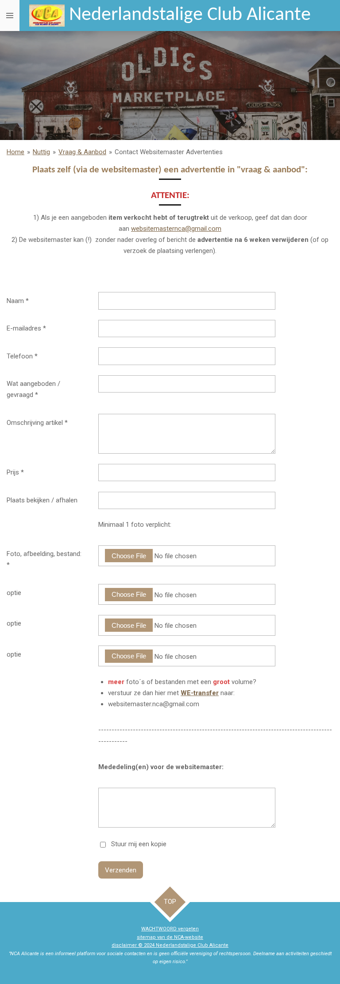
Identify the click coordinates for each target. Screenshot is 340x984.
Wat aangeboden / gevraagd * (33, 389)
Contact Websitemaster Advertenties (169, 152)
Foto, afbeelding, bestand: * (44, 559)
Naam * (18, 301)
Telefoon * (22, 356)
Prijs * (15, 472)
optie (14, 593)
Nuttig (41, 152)
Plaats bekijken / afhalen (42, 500)
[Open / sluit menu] (9, 15)
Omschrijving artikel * (37, 423)
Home (15, 152)
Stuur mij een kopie (138, 844)
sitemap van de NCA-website (170, 937)
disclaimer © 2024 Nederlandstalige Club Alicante (170, 945)
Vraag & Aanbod (82, 152)
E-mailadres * (26, 328)
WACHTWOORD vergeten (170, 929)
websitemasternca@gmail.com (176, 229)
